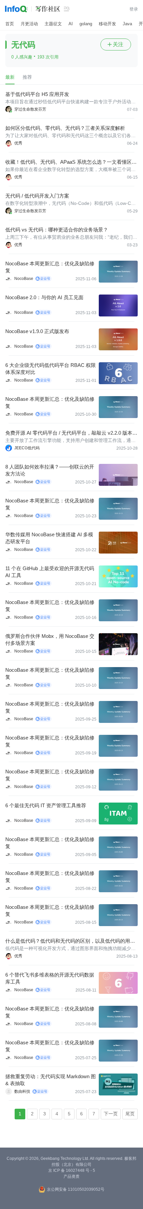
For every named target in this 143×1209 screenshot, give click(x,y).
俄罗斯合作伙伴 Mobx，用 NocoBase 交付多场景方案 (49, 639)
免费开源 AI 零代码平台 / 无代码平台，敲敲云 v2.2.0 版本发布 (71, 433)
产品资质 (71, 1176)
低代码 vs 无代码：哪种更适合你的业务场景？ (56, 229)
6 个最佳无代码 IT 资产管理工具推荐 (45, 805)
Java (127, 23)
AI (71, 23)
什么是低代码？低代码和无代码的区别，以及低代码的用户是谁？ (70, 941)
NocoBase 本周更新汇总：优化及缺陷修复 (49, 267)
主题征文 (53, 23)
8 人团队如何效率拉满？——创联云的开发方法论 (49, 470)
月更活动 (29, 23)
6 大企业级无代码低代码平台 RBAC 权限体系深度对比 (50, 368)
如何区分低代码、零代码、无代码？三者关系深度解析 (65, 128)
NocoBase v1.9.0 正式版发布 (37, 331)
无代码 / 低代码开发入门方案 (37, 196)
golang (85, 23)
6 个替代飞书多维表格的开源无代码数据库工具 (49, 978)
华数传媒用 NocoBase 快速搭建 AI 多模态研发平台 (49, 538)
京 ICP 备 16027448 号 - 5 (71, 1170)
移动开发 (107, 23)
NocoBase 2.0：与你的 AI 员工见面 (44, 297)
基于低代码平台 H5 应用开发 (37, 94)
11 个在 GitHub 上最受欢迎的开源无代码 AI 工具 (49, 571)
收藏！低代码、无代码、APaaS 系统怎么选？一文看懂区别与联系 (71, 162)
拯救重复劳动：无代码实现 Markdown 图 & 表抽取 (50, 1080)
